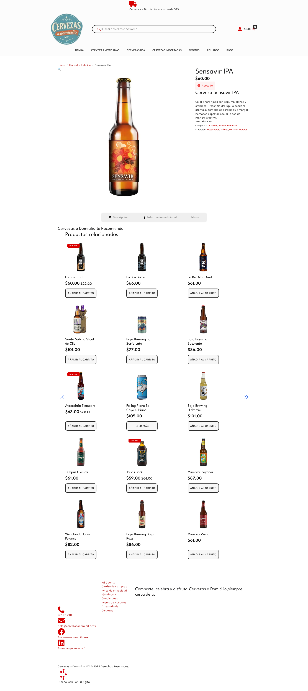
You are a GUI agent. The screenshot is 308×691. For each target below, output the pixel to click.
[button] (59, 69)
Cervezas (212, 125)
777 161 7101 (65, 615)
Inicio (61, 65)
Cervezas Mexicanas (105, 50)
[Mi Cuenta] (240, 29)
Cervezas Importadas (167, 50)
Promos (194, 50)
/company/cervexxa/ (71, 648)
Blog (230, 50)
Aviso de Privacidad (114, 590)
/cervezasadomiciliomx (73, 637)
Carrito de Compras (114, 586)
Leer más (142, 426)
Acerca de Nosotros (114, 602)
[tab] (118, 217)
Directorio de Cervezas (110, 608)
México (224, 129)
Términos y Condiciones (110, 596)
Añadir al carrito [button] (81, 293)
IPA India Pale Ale (80, 65)
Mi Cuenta (108, 582)
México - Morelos (238, 129)
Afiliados (213, 50)
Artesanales (213, 129)
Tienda (79, 50)
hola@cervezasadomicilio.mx (77, 626)
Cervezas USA (136, 50)
